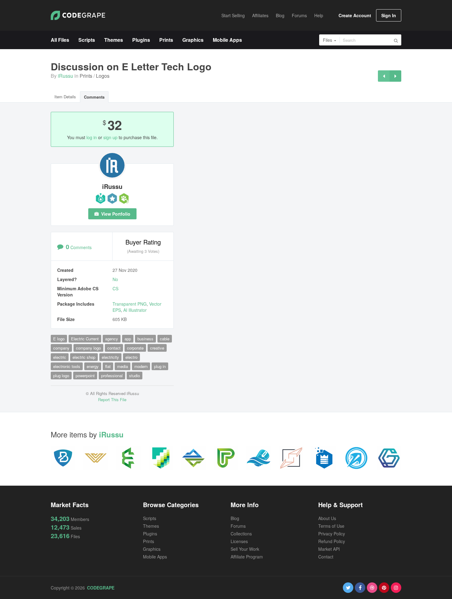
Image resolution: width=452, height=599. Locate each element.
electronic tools (66, 366)
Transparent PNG (130, 304)
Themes (151, 526)
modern (141, 366)
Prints (86, 75)
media (122, 366)
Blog (235, 518)
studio (134, 375)
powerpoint (85, 375)
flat (108, 366)
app (128, 339)
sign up (110, 137)
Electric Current (85, 339)
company (61, 348)
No (115, 279)
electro (131, 357)
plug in (160, 366)
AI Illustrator (135, 310)
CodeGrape (100, 588)
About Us (327, 518)
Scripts (149, 518)
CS (115, 288)
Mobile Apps (155, 557)
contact (114, 348)
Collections (241, 533)
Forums (238, 526)
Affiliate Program (247, 557)
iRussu (65, 75)
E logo (59, 339)
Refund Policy (331, 541)
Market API (329, 549)
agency (111, 339)
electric (59, 357)
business (145, 339)
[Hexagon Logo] (384, 76)
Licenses (239, 541)
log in (91, 137)
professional (112, 375)
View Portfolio (115, 214)
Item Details (65, 97)
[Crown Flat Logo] (395, 76)
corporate (135, 348)
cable (164, 339)
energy (93, 366)
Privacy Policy (331, 533)
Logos (102, 75)
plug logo (61, 375)
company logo (88, 348)
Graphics (152, 549)
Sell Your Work (245, 549)
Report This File (112, 399)
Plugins (150, 533)
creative (157, 348)
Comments (94, 97)
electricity (110, 357)
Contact (325, 557)
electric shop (84, 357)
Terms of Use (331, 526)
